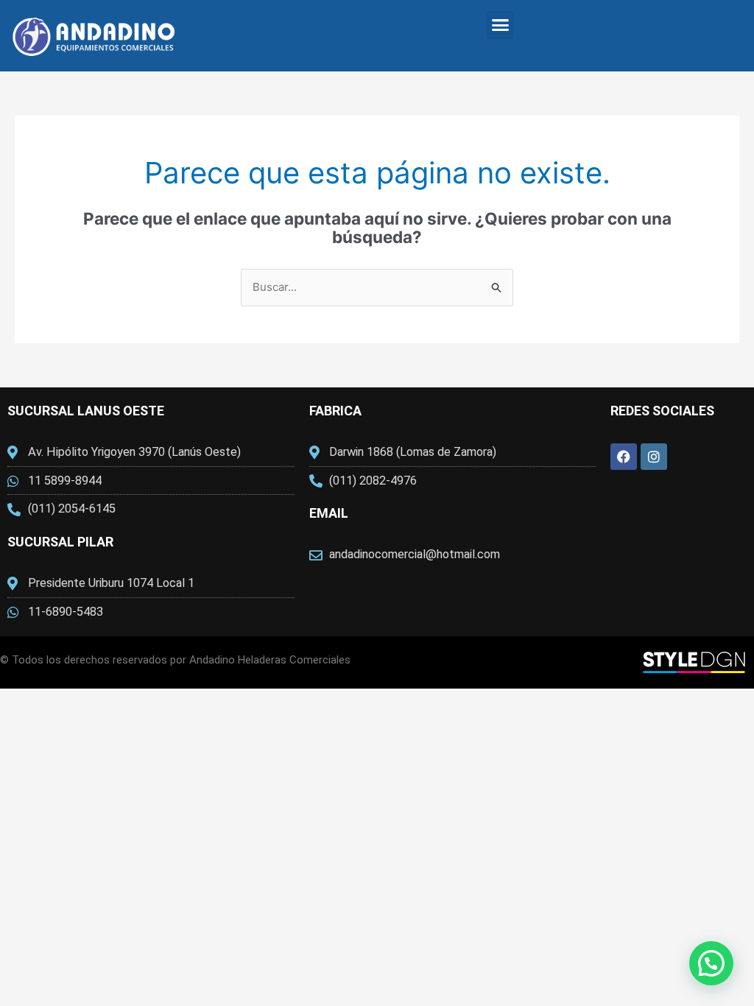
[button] (500, 25)
